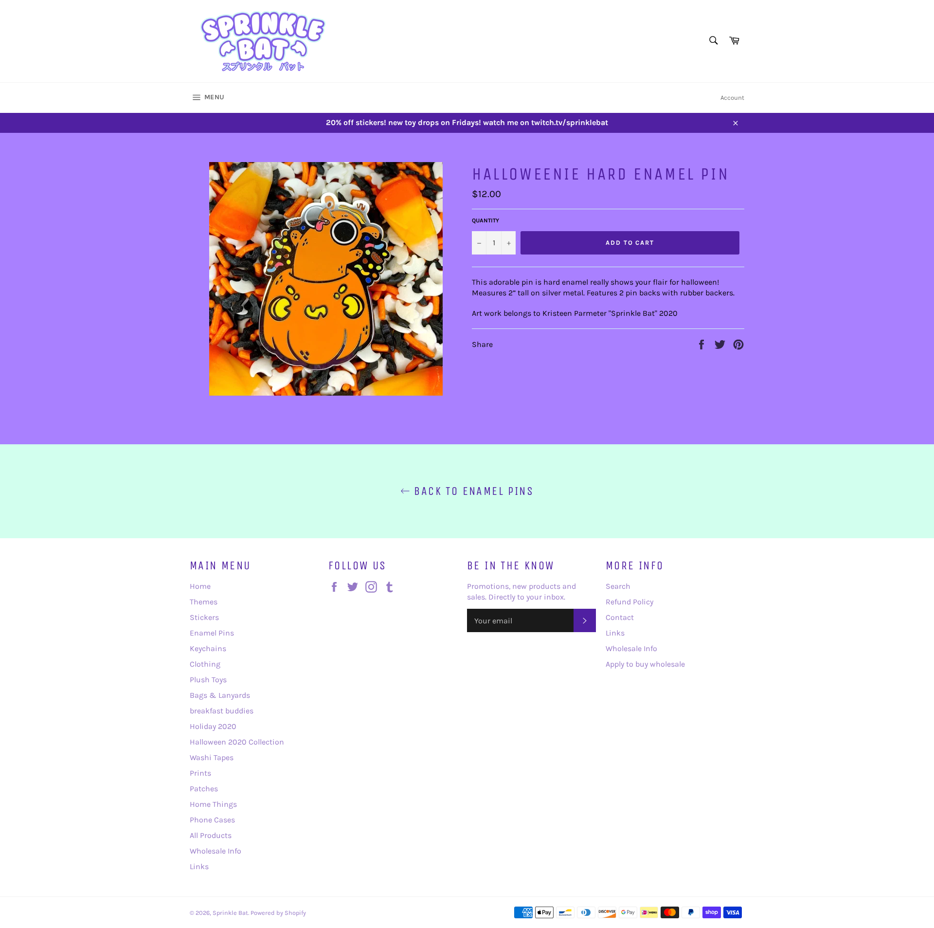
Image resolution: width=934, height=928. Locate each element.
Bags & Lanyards (220, 695)
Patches (204, 788)
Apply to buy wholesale (645, 664)
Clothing (205, 664)
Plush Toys (208, 679)
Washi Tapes (212, 757)
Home (200, 586)
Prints (200, 773)
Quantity (485, 220)
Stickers (204, 617)
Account (732, 97)
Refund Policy (629, 601)
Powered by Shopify (278, 912)
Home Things (213, 804)
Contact (620, 617)
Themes (203, 601)
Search (618, 586)
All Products (211, 835)
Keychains (208, 648)
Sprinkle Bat (230, 912)
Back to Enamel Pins (472, 491)
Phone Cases (212, 819)
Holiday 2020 (213, 726)
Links (199, 866)
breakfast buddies (221, 710)
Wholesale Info (215, 850)
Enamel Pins (212, 632)
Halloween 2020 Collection (237, 741)
